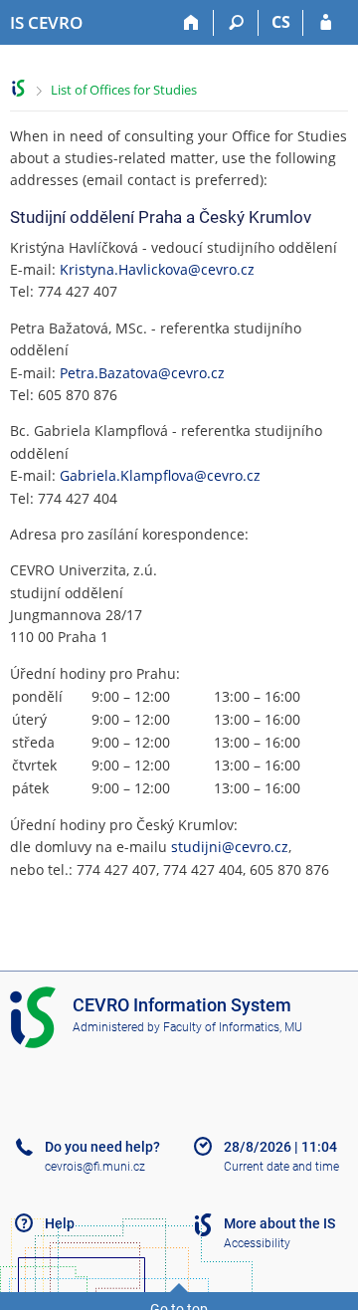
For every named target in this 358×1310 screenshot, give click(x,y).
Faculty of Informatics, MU (232, 1027)
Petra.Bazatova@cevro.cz (142, 372)
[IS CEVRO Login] (325, 23)
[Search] (236, 23)
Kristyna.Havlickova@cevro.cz (157, 269)
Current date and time (281, 1167)
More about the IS (279, 1223)
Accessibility (257, 1243)
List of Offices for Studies (124, 90)
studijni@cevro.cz (229, 846)
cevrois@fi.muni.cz (95, 1167)
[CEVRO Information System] (18, 88)
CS (280, 22)
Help (60, 1223)
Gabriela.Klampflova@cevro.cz (160, 475)
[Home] (191, 23)
